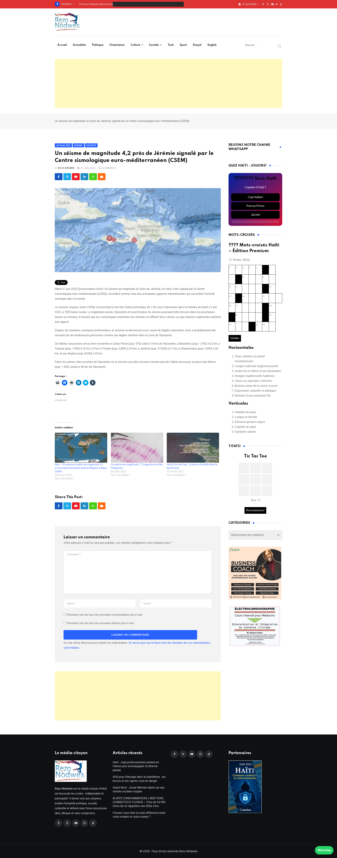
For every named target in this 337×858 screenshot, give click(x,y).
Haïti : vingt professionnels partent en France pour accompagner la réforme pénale (136, 766)
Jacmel (255, 214)
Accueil (62, 45)
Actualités (79, 45)
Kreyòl (197, 45)
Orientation (117, 45)
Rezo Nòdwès (66, 168)
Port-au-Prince (255, 205)
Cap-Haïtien (255, 197)
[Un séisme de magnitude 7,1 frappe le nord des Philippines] (137, 448)
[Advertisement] (168, 83)
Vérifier (234, 338)
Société (154, 45)
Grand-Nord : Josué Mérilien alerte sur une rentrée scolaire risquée (138, 789)
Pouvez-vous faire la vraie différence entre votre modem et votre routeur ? (139, 814)
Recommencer (255, 510)
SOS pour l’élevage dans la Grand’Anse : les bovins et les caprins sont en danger (119, 4)
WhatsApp (324, 850)
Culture (135, 45)
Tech (171, 45)
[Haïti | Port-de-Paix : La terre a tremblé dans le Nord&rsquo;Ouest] (193, 448)
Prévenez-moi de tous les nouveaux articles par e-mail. (100, 623)
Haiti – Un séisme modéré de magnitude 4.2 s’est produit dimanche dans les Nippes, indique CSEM (81, 468)
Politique (97, 45)
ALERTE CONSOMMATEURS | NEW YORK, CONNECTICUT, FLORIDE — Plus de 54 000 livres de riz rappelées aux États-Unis (139, 802)
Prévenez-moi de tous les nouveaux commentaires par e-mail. (105, 614)
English (212, 45)
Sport (183, 45)
